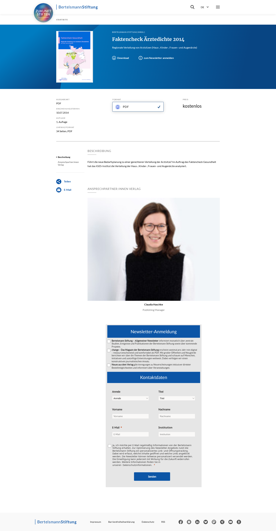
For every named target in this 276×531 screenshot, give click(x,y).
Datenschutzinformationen (137, 465)
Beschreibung (64, 157)
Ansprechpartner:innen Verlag (68, 163)
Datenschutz (148, 521)
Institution (165, 427)
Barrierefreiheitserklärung (121, 521)
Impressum (95, 521)
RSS (163, 521)
